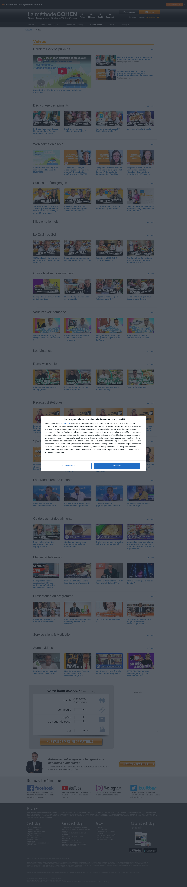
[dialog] (93, 443)
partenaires (66, 423)
